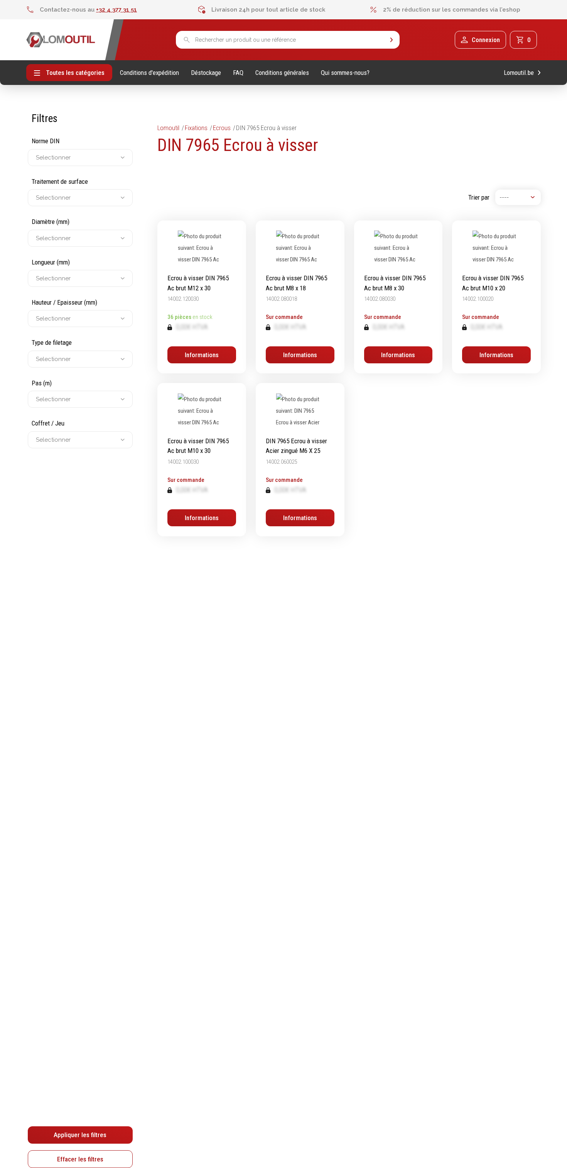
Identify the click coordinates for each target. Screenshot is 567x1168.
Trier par (478, 197)
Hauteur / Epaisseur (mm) (64, 302)
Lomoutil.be (519, 73)
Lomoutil (168, 128)
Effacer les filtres (80, 1159)
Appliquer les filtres (80, 1135)
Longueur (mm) (51, 262)
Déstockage (206, 73)
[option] (112, 10)
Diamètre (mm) (50, 221)
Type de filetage (52, 342)
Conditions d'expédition (149, 73)
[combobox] (36, 157)
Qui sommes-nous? (345, 73)
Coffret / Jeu (48, 423)
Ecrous (222, 128)
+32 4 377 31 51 (116, 9)
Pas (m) (42, 383)
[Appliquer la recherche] (391, 40)
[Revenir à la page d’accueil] (60, 40)
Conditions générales (282, 73)
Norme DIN (45, 141)
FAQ (238, 73)
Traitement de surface (60, 181)
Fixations (196, 128)
